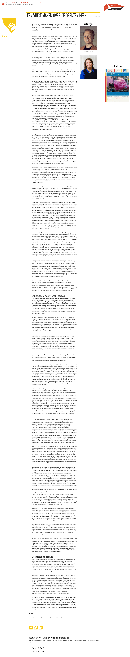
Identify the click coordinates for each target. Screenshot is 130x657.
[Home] (24, 3)
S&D (13, 38)
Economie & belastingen (70, 20)
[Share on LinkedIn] (41, 627)
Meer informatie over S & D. (38, 651)
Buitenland (75, 20)
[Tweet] (36, 627)
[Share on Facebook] (31, 627)
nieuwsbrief (114, 5)
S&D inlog (114, 9)
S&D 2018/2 (117, 66)
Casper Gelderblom (88, 51)
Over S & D (38, 648)
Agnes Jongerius (88, 80)
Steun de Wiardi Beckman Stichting (49, 637)
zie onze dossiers (65, 618)
